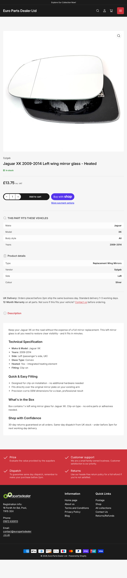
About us (69, 504)
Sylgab (7, 158)
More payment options (62, 203)
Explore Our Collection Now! (63, 2)
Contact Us (102, 511)
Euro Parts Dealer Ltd (20, 11)
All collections (103, 507)
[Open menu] (120, 10)
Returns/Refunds (105, 515)
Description (14, 313)
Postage (100, 500)
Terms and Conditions (77, 507)
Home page (71, 500)
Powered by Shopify (77, 556)
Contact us (81, 302)
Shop (98, 504)
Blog (67, 515)
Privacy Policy (72, 511)
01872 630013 (10, 521)
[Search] (97, 10)
